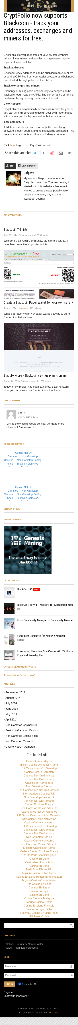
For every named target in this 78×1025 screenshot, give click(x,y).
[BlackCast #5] (9, 592)
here (13, 145)
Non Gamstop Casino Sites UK (39, 808)
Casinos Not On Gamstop (39, 775)
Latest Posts (29, 165)
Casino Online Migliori (39, 761)
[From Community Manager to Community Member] (9, 623)
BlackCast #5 (24, 589)
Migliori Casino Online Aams (39, 873)
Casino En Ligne (39, 858)
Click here (53, 1012)
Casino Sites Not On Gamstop (39, 811)
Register (9, 992)
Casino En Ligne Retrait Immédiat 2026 (39, 876)
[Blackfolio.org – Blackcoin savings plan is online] (39, 347)
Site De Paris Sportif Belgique (39, 854)
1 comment (23, 308)
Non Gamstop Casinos (19, 741)
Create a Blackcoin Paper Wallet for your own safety (38, 302)
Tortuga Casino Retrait (39, 901)
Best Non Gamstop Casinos (22, 730)
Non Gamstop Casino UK (39, 797)
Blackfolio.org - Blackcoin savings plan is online (35, 375)
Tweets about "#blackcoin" (19, 675)
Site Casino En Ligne (39, 883)
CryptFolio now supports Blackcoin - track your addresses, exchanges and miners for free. (38, 27)
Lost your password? (16, 995)
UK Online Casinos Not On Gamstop (39, 815)
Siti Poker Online (39, 916)
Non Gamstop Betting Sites (21, 735)
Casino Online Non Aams (39, 822)
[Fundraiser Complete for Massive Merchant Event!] (9, 639)
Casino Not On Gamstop (20, 746)
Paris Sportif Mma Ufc (39, 869)
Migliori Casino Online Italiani (39, 880)
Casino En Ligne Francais (39, 905)
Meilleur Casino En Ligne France (39, 851)
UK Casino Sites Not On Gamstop (39, 789)
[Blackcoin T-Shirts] (39, 224)
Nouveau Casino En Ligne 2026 (39, 912)
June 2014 (11, 708)
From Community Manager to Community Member (45, 620)
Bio (11, 165)
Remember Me (29, 984)
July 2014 (11, 703)
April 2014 (11, 719)
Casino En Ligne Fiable (39, 909)
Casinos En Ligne (39, 887)
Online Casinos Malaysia (39, 898)
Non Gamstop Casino (39, 786)
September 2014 (15, 692)
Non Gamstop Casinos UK (21, 724)
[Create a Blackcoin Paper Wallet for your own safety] (39, 274)
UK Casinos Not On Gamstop (39, 768)
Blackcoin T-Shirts (16, 229)
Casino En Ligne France (39, 804)
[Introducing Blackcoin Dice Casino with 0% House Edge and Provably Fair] (9, 654)
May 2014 (11, 714)
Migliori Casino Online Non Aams (39, 764)
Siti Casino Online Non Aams (39, 818)
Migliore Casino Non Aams (39, 847)
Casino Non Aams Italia (39, 782)
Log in (9, 984)
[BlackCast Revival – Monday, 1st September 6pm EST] (9, 608)
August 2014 (12, 697)
